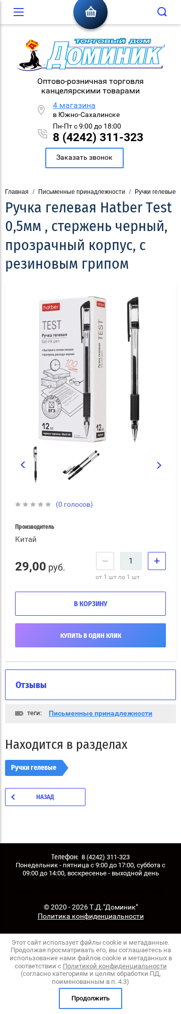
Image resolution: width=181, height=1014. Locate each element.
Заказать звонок (84, 157)
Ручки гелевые (155, 191)
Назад (45, 797)
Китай (26, 539)
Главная (17, 191)
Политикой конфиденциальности (115, 966)
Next (159, 465)
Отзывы (31, 685)
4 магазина (74, 105)
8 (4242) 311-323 (98, 137)
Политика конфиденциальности (91, 916)
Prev (23, 464)
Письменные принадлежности (81, 191)
